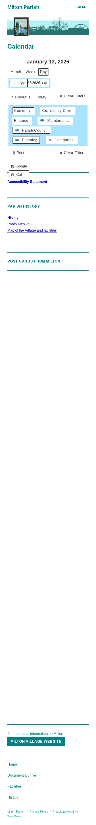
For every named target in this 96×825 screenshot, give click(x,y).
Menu (81, 7)
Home (12, 764)
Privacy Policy (38, 811)
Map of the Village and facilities (32, 230)
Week (30, 72)
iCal (17, 176)
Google (20, 167)
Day (43, 72)
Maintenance (58, 120)
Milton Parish (23, 7)
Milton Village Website (36, 741)
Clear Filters (75, 96)
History (13, 218)
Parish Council (35, 130)
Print (18, 154)
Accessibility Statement (27, 182)
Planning (30, 140)
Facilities (14, 786)
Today (41, 97)
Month (15, 72)
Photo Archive (18, 224)
